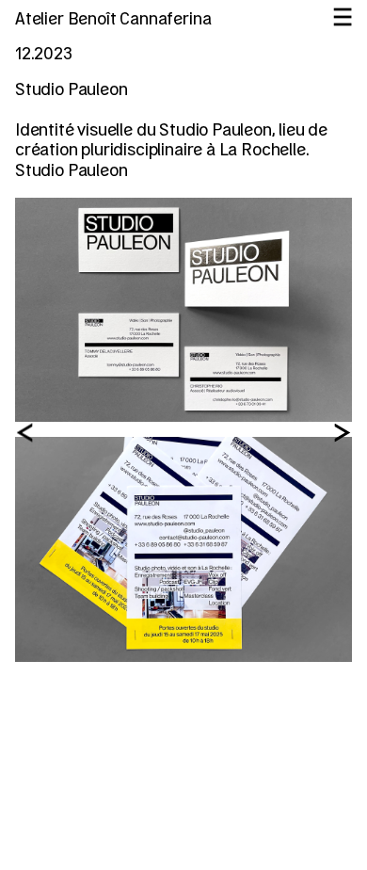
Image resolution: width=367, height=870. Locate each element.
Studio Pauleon (71, 171)
